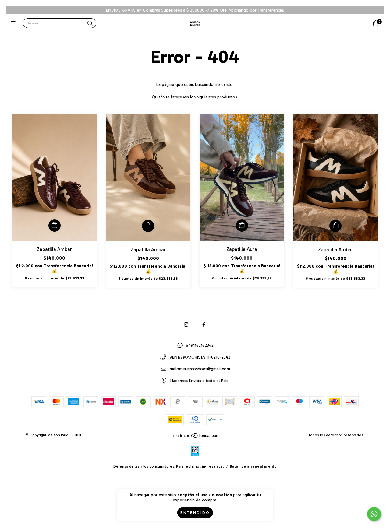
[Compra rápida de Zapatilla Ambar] (54, 225)
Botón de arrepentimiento (253, 466)
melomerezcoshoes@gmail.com (200, 369)
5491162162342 (200, 345)
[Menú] (14, 23)
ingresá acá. (213, 466)
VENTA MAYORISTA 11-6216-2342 (199, 357)
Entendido (195, 513)
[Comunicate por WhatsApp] (374, 514)
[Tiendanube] (195, 437)
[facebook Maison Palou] (204, 324)
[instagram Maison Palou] (186, 324)
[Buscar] (90, 23)
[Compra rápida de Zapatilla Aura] (242, 225)
